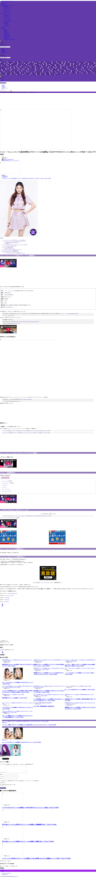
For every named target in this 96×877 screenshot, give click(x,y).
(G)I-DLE (6, 32)
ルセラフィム (5, 51)
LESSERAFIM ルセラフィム (7, 5)
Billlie (5, 30)
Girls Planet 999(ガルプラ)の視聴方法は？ (10, 251)
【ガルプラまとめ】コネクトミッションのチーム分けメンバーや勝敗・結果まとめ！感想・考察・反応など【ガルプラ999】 (27, 515)
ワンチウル (4, 487)
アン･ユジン (6, 26)
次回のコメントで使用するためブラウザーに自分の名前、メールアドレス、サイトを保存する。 (20, 780)
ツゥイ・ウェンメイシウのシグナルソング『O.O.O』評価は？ (15, 244)
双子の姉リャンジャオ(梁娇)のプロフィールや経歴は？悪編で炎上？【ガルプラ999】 (28, 841)
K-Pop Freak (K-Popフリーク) (12, 876)
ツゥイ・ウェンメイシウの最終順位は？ (10, 250)
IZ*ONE (3, 13)
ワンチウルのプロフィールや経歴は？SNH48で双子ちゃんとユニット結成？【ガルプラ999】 (30, 807)
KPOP (3, 28)
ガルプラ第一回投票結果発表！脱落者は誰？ (44, 706)
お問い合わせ (5, 874)
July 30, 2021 (18, 401)
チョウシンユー (5, 483)
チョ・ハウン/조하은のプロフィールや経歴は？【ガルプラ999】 (80, 689)
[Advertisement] (48, 101)
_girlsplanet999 (6, 601)
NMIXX (3, 50)
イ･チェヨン (6, 19)
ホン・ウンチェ (7, 12)
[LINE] (2, 605)
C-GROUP (5, 159)
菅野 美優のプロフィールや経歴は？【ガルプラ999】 (14, 697)
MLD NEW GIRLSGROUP (9, 39)
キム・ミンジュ (7, 21)
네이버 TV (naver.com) (9, 595)
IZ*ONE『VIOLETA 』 (9, 248)
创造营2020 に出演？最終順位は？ (11, 242)
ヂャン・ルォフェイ (6, 489)
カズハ (5, 10)
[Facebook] (2, 603)
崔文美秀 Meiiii (10, 307)
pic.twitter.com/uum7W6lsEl (27, 399)
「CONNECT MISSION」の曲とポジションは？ (12, 249)
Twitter (3, 4)
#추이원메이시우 (18, 321)
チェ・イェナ (7, 18)
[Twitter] (2, 604)
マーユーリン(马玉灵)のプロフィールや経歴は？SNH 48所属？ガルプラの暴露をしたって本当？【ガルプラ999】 (36, 858)
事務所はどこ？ (8, 243)
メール (2, 776)
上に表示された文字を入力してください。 (8, 784)
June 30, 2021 (12, 315)
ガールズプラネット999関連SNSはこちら (16, 252)
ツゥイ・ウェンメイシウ (14, 160)
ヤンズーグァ (5, 485)
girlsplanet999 (6, 597)
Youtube (3, 3)
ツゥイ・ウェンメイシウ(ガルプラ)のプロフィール (15, 241)
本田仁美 (6, 23)
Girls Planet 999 (10, 159)
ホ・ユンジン (7, 8)
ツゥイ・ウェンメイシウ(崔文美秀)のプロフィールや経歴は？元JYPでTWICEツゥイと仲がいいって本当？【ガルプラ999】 (26, 178)
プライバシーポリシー (6, 873)
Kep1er (5, 29)
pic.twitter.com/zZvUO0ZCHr (73, 313)
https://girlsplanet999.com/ (12, 593)
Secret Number (7, 35)
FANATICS (6, 38)
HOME (4, 175)
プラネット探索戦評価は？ (8, 247)
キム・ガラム (7, 11)
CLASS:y (6, 31)
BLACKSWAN (7, 36)
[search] (11, 91)
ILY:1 (5, 37)
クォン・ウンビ (7, 14)
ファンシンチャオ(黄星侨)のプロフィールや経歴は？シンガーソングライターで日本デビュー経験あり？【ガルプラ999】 (26, 432)
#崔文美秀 (13, 321)
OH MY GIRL (7, 33)
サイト (1, 778)
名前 (1, 774)
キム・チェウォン (8, 7)
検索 (1, 75)
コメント (2, 772)
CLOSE (2, 42)
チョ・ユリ (6, 25)
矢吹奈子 (6, 22)
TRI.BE (5, 34)
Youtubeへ (2, 868)
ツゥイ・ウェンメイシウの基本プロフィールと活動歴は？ (14, 240)
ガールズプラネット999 (47, 582)
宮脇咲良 (6, 6)
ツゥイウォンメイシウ (6, 491)
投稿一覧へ (2, 654)
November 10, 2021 (16, 323)
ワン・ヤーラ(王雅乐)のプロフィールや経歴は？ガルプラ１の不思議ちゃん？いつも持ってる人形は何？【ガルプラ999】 (26, 430)
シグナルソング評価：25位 (10, 245)
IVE (3, 27)
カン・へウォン (7, 16)
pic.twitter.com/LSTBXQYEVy (33, 321)
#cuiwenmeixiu (25, 321)
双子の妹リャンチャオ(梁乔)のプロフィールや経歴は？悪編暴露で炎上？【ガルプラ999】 (29, 824)
